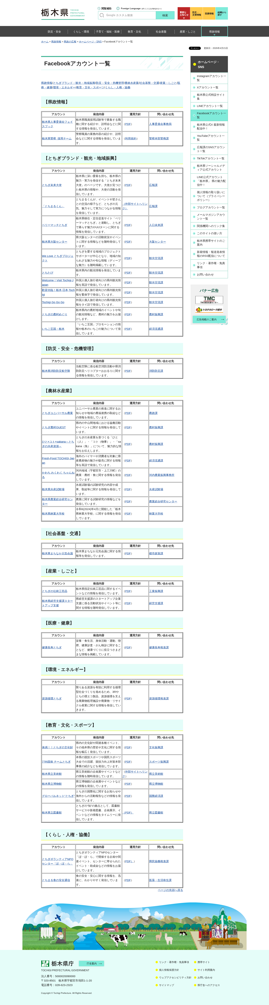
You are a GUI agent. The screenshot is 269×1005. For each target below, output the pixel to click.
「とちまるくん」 (53, 206)
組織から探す (222, 13)
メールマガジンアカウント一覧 (211, 216)
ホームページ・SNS (90, 41)
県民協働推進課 (159, 861)
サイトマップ (166, 985)
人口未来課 (156, 225)
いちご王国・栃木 (53, 328)
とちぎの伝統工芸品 (54, 591)
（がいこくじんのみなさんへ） (141, 8)
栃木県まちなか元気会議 (57, 553)
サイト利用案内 (206, 970)
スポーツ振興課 (159, 761)
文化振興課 (156, 747)
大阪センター (157, 241)
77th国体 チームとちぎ (56, 761)
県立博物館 (156, 783)
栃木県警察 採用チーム (57, 138)
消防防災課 (156, 370)
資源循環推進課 (159, 698)
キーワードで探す (102, 15)
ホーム (45, 41)
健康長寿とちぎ (52, 647)
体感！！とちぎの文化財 (57, 747)
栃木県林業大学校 (53, 513)
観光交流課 (156, 258)
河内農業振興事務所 (161, 475)
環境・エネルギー (64, 87)
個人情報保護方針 (169, 970)
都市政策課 (156, 553)
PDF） (129, 861)
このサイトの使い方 (209, 233)
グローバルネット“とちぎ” (58, 796)
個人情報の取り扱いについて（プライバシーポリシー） (211, 196)
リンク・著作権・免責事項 (211, 265)
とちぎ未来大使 (52, 185)
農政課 (153, 413)
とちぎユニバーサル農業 (57, 413)
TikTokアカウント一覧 (210, 158)
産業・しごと (168, 83)
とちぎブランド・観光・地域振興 (74, 83)
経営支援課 (156, 603)
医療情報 (209, 13)
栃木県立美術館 (52, 773)
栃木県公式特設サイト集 (211, 96)
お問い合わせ (205, 274)
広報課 (153, 185)
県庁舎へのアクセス (209, 985)
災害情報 (196, 13)
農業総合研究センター (163, 501)
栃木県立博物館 (52, 783)
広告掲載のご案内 (207, 319)
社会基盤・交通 (149, 83)
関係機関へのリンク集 (211, 226)
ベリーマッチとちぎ (54, 225)
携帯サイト (204, 962)
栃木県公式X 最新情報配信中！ (211, 126)
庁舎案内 (92, 963)
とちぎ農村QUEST (54, 427)
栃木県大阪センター (54, 241)
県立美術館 (156, 773)
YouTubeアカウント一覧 (211, 137)
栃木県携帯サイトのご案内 (211, 242)
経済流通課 (156, 328)
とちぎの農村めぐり (54, 314)
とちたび (47, 272)
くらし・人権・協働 (117, 87)
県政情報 (56, 41)
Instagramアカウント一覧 (211, 78)
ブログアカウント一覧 (211, 207)
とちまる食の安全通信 (56, 880)
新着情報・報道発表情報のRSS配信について (211, 253)
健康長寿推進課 (159, 647)
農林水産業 (132, 83)
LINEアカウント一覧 (210, 106)
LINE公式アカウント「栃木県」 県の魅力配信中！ (211, 181)
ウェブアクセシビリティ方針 (175, 977)
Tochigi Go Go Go (53, 302)
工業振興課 (156, 591)
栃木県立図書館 (52, 812)
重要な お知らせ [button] (184, 13)
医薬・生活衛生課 (160, 880)
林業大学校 (156, 513)
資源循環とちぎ (52, 698)
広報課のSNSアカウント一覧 (211, 149)
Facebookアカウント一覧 (211, 115)
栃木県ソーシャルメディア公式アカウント (211, 167)
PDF (128, 124)
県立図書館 (156, 812)
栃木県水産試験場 (53, 489)
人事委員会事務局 (160, 124)
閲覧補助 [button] (106, 8)
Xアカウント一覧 (207, 87)
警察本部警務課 (159, 138)
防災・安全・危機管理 (110, 83)
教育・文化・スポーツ (90, 87)
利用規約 (130, 138)
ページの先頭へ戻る (170, 890)
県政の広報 (70, 41)
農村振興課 (156, 314)
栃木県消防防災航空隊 (56, 370)
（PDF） (128, 812)
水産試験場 (156, 489)
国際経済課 (156, 796)
